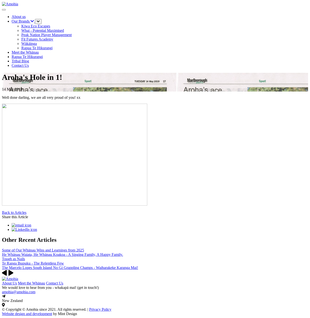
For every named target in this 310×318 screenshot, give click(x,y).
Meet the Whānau (25, 52)
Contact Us (54, 283)
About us (19, 17)
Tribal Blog (20, 61)
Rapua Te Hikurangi (27, 57)
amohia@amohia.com (18, 292)
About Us (9, 283)
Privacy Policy (100, 309)
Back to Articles (14, 212)
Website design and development (27, 314)
